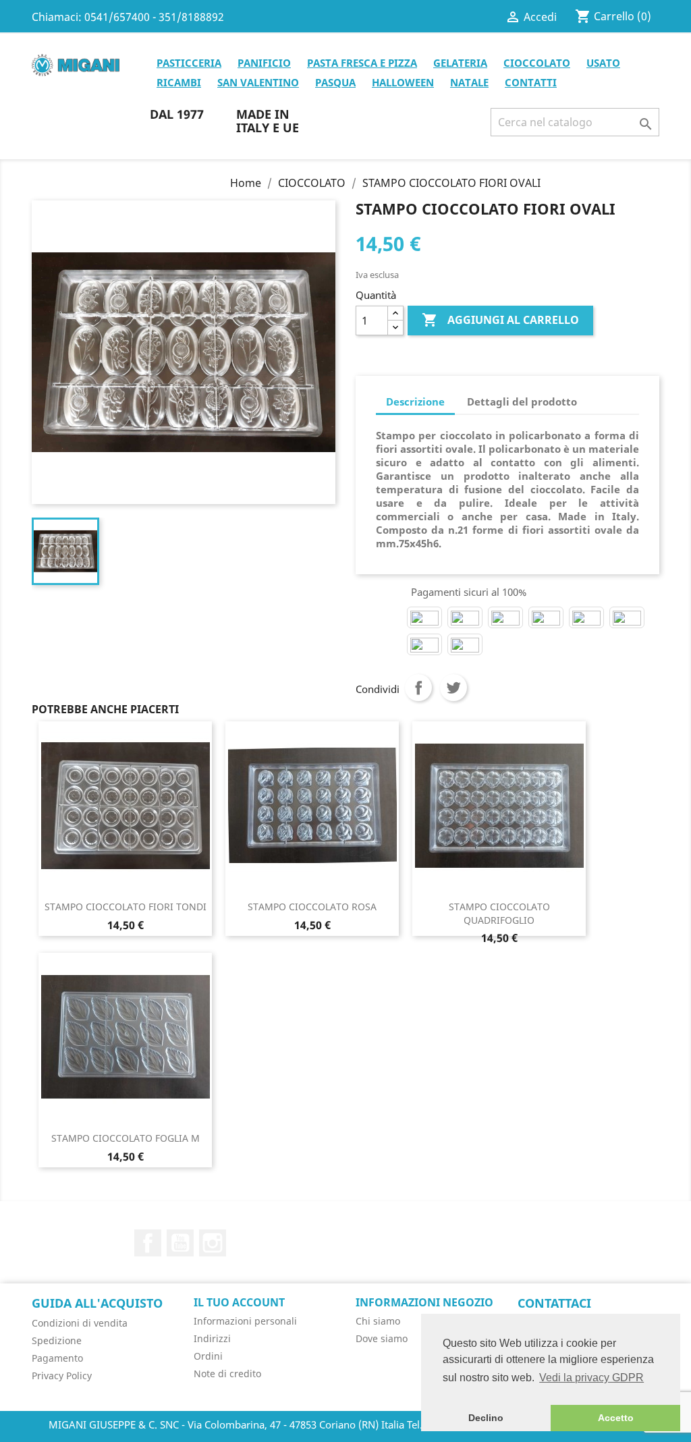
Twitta (453, 687)
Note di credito (227, 1373)
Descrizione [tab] (415, 401)
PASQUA (335, 82)
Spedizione (57, 1340)
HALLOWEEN (403, 82)
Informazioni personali (245, 1320)
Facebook (147, 1242)
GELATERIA (460, 63)
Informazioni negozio (424, 1302)
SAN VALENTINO (258, 82)
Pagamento (57, 1358)
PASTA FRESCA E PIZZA (362, 63)
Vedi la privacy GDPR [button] (591, 1377)
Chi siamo (378, 1320)
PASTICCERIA (189, 63)
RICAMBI (179, 82)
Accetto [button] (616, 1417)
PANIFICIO (264, 63)
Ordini (208, 1356)
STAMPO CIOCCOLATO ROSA (312, 906)
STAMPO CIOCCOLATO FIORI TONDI (125, 906)
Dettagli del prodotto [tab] (522, 401)
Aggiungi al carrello (500, 320)
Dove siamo (382, 1338)
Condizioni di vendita (80, 1322)
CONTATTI (531, 82)
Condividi (418, 687)
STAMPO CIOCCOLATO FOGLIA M (125, 1138)
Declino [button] (485, 1417)
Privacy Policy (62, 1375)
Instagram (212, 1242)
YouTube (180, 1242)
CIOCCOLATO (536, 63)
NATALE (469, 82)
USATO (603, 63)
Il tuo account (239, 1302)
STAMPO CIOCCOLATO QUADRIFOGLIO (499, 913)
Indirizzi (212, 1338)
